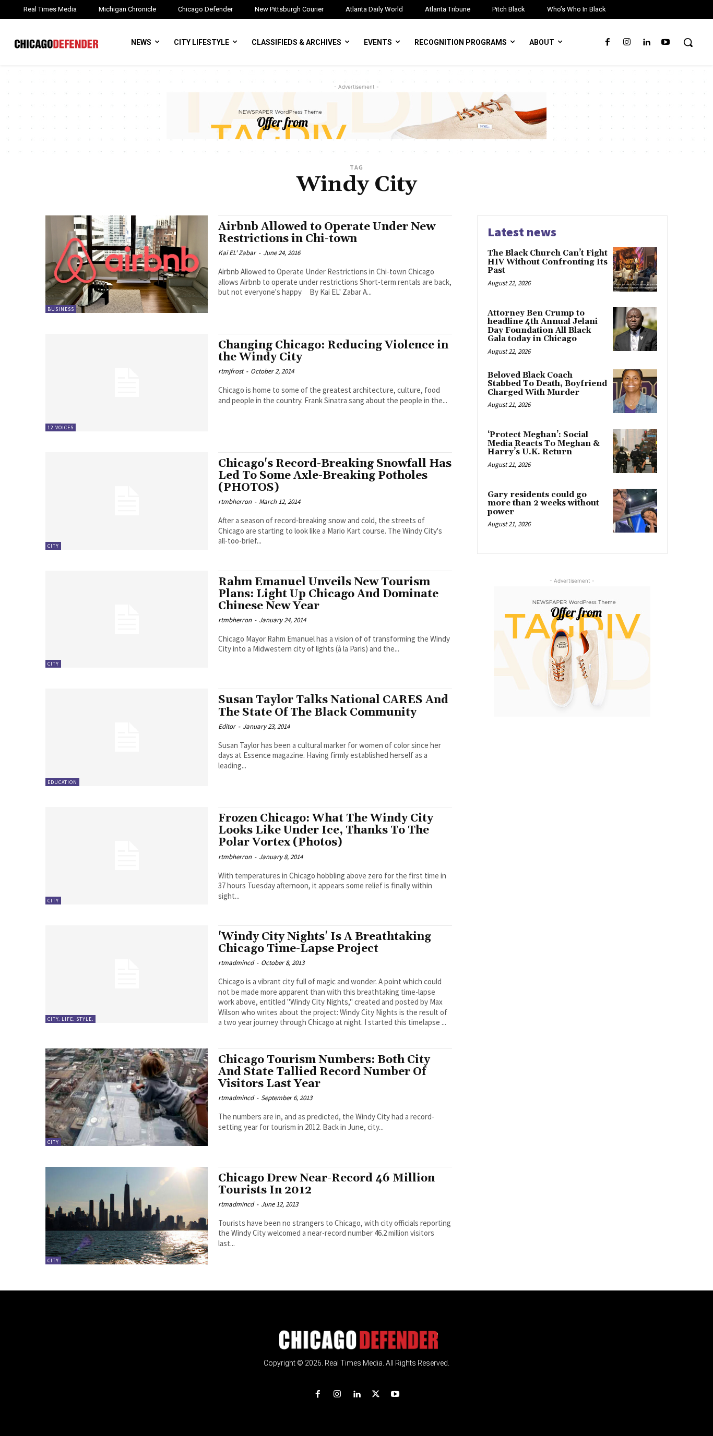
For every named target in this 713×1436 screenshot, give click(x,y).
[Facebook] (607, 42)
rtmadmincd (236, 962)
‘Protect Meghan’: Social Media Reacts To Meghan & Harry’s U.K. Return (544, 443)
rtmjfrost (230, 371)
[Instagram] (627, 42)
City (53, 545)
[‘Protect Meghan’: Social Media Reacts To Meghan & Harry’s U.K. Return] (635, 451)
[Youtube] (666, 42)
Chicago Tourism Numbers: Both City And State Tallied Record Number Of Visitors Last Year (324, 1072)
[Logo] (356, 1340)
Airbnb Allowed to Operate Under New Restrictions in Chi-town (326, 233)
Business (60, 309)
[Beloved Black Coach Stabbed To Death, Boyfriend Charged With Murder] (635, 391)
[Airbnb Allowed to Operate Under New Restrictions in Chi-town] (126, 264)
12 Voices (60, 427)
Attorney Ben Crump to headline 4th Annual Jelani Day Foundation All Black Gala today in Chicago (543, 326)
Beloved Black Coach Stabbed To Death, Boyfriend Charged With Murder (547, 383)
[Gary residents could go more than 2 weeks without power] (635, 511)
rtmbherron (235, 501)
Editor (226, 726)
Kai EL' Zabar (237, 252)
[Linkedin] (646, 42)
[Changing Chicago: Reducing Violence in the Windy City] (126, 382)
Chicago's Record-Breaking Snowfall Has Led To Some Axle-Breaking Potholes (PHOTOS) (334, 475)
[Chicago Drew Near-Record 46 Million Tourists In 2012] (126, 1215)
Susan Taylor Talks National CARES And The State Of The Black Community (333, 706)
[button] (687, 42)
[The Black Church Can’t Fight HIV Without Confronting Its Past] (635, 269)
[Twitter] (376, 1394)
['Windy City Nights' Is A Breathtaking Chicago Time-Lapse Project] (126, 974)
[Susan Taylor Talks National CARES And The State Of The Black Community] (126, 737)
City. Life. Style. (70, 1019)
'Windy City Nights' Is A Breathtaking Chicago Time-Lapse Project (324, 943)
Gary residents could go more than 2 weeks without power (543, 503)
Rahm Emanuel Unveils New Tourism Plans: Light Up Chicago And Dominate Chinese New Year (328, 594)
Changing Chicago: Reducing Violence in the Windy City (333, 351)
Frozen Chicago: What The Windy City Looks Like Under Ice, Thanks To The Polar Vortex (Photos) (325, 830)
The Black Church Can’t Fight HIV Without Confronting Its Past (548, 261)
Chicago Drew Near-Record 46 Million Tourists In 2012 (326, 1184)
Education (62, 782)
